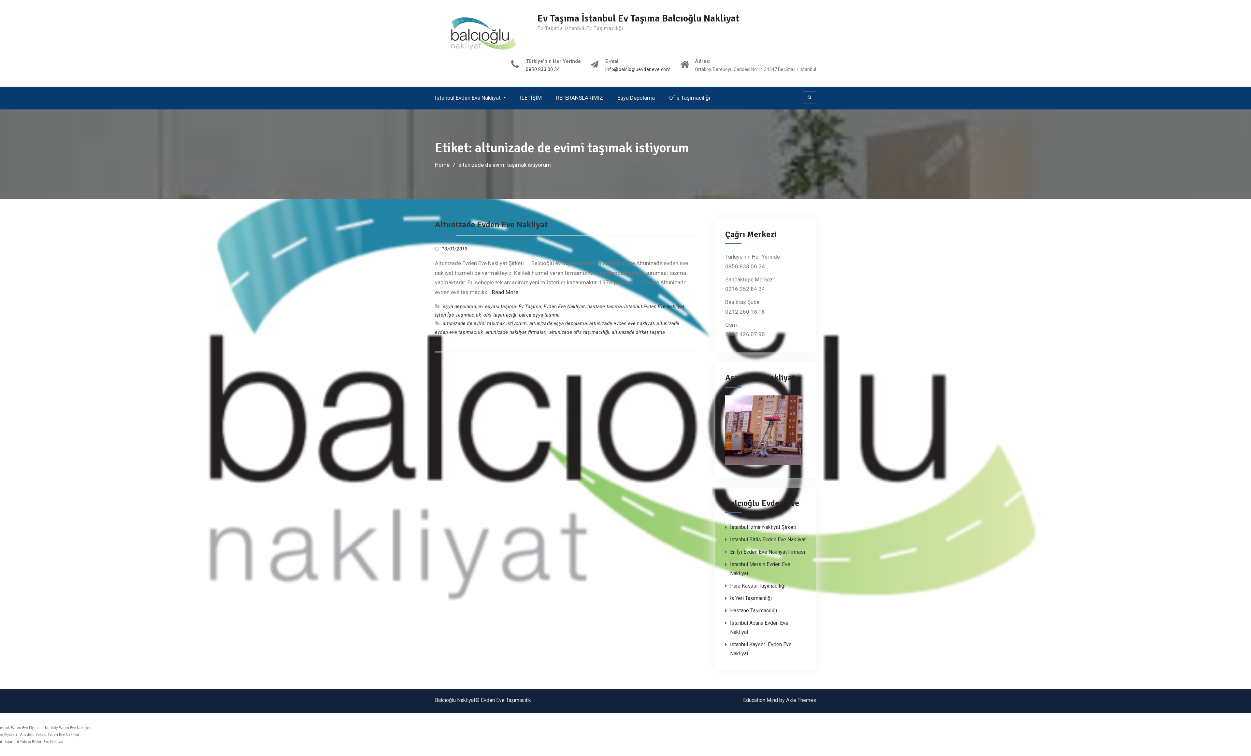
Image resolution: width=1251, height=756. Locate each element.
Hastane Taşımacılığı (753, 610)
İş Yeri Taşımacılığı (751, 598)
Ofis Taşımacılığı (689, 97)
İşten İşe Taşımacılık (458, 315)
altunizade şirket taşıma (638, 332)
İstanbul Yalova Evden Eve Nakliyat (34, 742)
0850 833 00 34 (543, 69)
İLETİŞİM (531, 97)
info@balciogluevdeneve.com (637, 69)
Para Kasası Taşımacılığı (757, 586)
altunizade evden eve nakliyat (621, 323)
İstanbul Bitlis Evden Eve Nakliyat (768, 539)
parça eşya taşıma (539, 315)
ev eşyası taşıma (497, 306)
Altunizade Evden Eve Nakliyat (491, 225)
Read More (505, 292)
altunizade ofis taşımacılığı (579, 332)
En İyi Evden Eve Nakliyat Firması (767, 552)
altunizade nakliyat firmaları (516, 332)
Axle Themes (801, 700)
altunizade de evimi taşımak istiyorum (485, 323)
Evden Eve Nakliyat (564, 306)
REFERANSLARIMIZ (579, 97)
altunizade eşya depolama (558, 323)
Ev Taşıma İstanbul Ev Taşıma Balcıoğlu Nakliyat (638, 18)
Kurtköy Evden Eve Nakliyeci (69, 728)
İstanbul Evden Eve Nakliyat (468, 97)
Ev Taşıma (530, 306)
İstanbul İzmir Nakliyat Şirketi (763, 527)
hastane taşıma (604, 306)
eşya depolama (459, 306)
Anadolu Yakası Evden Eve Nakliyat (49, 735)
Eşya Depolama (636, 97)
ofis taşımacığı (500, 315)
